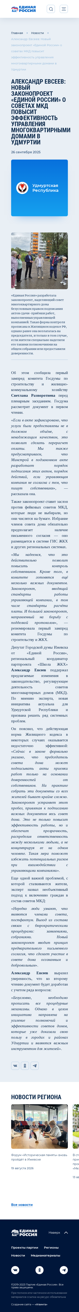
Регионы (51, 1247)
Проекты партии (24, 1247)
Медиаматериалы (45, 1255)
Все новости (22, 1205)
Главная (17, 33)
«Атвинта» (40, 1304)
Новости (37, 33)
